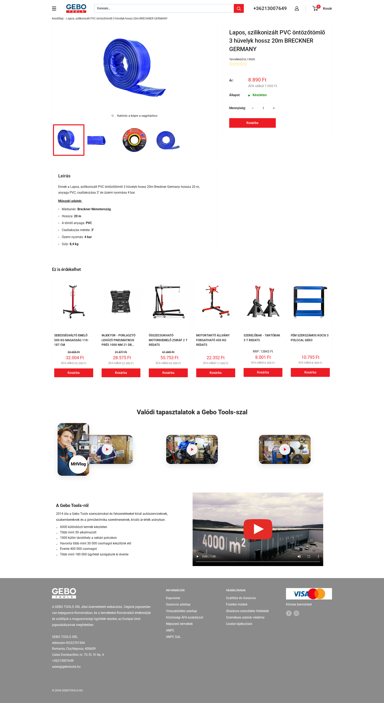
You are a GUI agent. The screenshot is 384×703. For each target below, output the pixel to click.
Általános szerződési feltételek (247, 611)
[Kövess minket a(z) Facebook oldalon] (289, 613)
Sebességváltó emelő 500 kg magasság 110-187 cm (71, 340)
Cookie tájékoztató (239, 624)
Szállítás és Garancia (241, 598)
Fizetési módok (236, 604)
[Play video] (107, 449)
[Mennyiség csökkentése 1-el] (252, 108)
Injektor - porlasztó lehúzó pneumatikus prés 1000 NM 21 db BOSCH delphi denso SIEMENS (118, 345)
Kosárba (252, 123)
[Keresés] (239, 8)
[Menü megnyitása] (54, 8)
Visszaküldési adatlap (181, 611)
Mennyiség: (237, 108)
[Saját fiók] (297, 8)
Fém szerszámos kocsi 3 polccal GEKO (310, 338)
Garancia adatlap (178, 604)
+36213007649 (270, 8)
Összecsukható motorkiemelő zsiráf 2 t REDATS (168, 340)
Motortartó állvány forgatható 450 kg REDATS (213, 340)
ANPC (170, 630)
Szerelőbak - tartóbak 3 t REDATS (262, 338)
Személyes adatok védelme (245, 617)
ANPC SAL (173, 637)
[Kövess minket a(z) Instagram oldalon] (296, 613)
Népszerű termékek (179, 624)
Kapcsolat (173, 598)
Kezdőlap (58, 18)
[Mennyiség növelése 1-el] (274, 108)
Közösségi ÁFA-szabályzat (184, 617)
